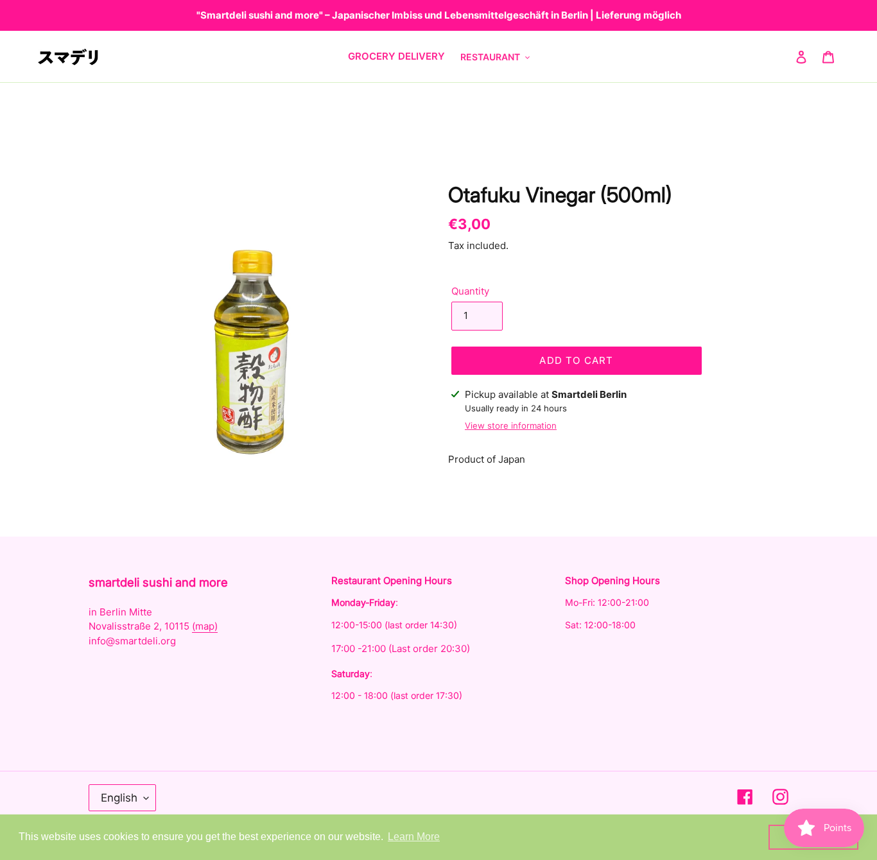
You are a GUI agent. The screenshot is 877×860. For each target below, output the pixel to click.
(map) (205, 626)
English (119, 797)
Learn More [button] (414, 836)
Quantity (470, 291)
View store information (511, 425)
